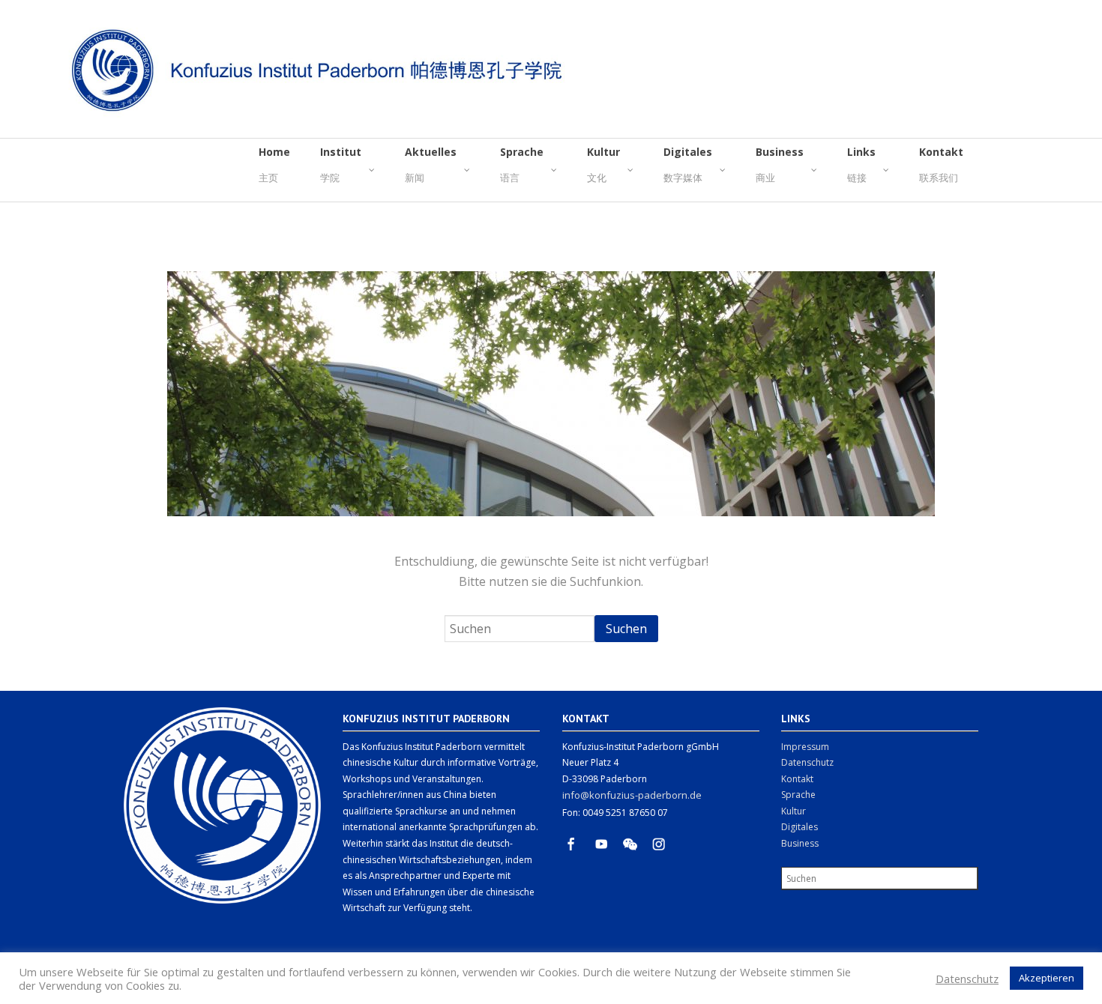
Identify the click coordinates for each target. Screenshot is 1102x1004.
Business (800, 843)
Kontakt (797, 778)
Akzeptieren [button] (1046, 978)
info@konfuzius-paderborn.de (632, 795)
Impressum (805, 746)
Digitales (799, 826)
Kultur (793, 811)
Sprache (798, 794)
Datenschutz (807, 762)
